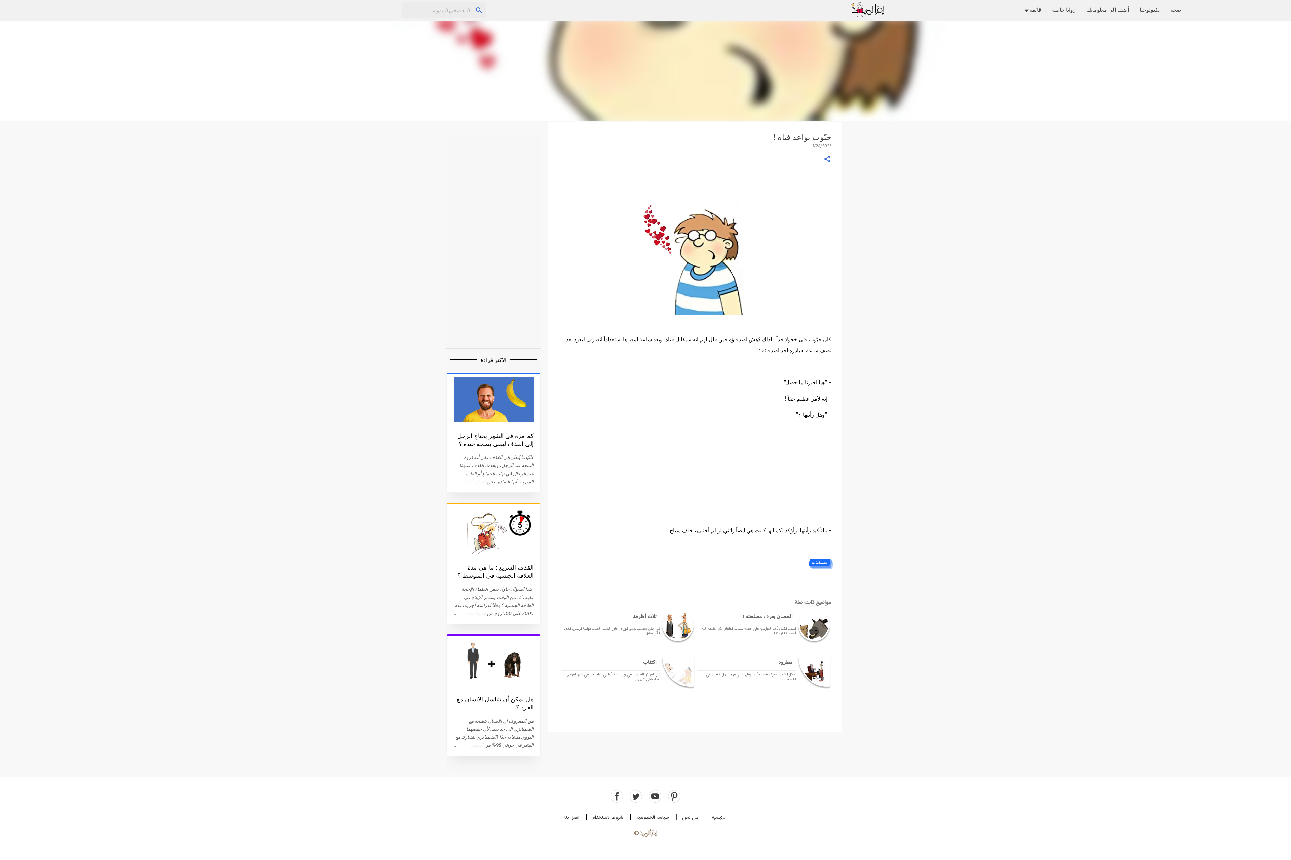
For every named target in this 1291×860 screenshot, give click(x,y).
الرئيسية (719, 817)
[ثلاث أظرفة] (677, 625)
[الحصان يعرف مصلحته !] (813, 625)
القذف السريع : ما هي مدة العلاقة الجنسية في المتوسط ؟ (495, 571)
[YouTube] (655, 796)
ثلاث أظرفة (645, 616)
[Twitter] (636, 796)
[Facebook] (617, 796)
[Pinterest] (674, 796)
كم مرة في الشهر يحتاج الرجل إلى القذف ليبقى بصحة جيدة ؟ (495, 440)
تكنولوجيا (1150, 10)
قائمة (1035, 10)
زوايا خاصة (1064, 10)
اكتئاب (650, 662)
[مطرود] (813, 671)
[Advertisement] (645, 71)
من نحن (690, 817)
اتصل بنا (571, 817)
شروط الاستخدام (607, 817)
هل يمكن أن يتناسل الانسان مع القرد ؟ (495, 703)
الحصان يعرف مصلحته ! (768, 616)
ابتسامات (819, 562)
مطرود (786, 662)
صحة (1175, 10)
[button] (827, 159)
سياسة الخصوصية (652, 817)
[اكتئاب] (677, 671)
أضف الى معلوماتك (1108, 10)
